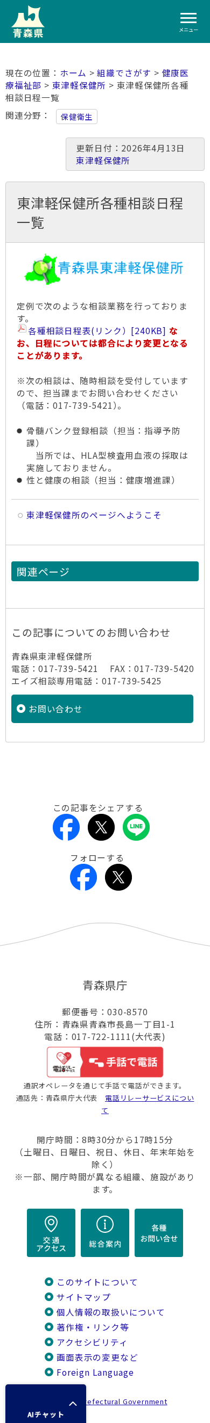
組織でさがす (124, 73)
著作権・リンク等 (93, 1327)
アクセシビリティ (92, 1342)
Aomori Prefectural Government (109, 1401)
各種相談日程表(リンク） (97, 330)
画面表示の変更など (97, 1357)
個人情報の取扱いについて (111, 1312)
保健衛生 (77, 116)
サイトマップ (84, 1297)
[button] (45, 1403)
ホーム (73, 73)
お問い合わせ (56, 709)
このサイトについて (97, 1282)
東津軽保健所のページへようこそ (94, 515)
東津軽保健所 (79, 85)
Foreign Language (95, 1372)
